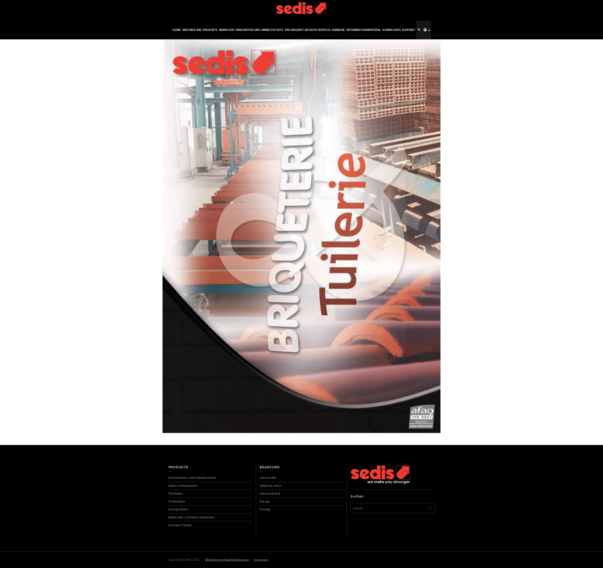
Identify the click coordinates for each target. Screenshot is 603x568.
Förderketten (176, 501)
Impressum (261, 559)
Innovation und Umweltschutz (259, 30)
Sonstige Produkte (179, 525)
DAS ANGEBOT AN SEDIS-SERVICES (307, 30)
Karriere (338, 30)
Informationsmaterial (363, 30)
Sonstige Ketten (178, 509)
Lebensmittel (268, 477)
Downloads (391, 30)
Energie (265, 501)
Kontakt (408, 30)
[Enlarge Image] (301, 236)
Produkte (210, 30)
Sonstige (265, 509)
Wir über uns (192, 30)
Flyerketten (175, 493)
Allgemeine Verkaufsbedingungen (227, 559)
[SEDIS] (301, 10)
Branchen (226, 30)
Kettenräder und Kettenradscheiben (191, 517)
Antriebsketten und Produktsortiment (192, 477)
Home (176, 30)
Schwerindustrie (270, 493)
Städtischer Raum (271, 485)
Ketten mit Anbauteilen (183, 485)
